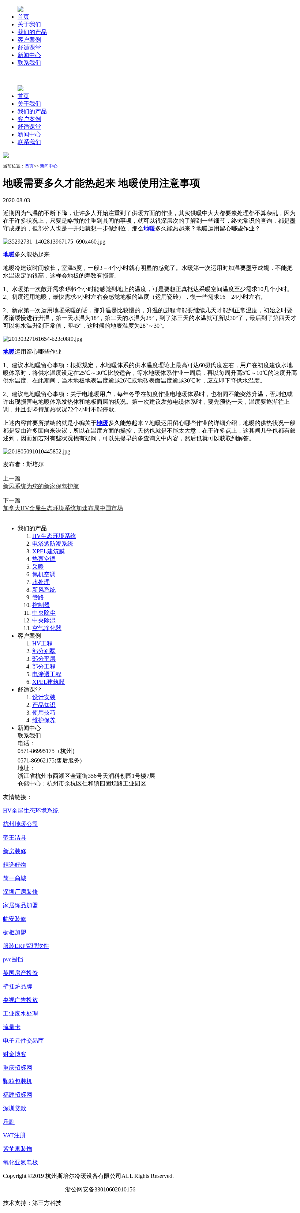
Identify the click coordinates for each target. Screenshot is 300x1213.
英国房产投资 (20, 973)
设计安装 (44, 697)
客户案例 (29, 40)
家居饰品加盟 (20, 905)
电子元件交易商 (23, 1040)
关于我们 (29, 24)
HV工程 (42, 643)
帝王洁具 (14, 838)
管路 (38, 597)
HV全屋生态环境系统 (31, 810)
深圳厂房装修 (20, 892)
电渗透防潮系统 (52, 543)
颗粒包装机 (17, 1081)
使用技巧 (44, 712)
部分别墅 (44, 651)
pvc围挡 (13, 959)
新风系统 (44, 590)
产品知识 (44, 705)
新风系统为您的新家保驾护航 (41, 486)
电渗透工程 (46, 674)
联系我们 (29, 63)
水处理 (41, 582)
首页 (23, 17)
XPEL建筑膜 (48, 551)
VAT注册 (14, 1135)
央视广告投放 (20, 1000)
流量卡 (11, 1027)
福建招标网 (17, 1095)
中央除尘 (44, 613)
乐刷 (9, 1122)
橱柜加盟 (14, 932)
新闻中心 (29, 55)
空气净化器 (46, 628)
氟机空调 (44, 574)
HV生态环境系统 (54, 536)
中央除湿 (44, 620)
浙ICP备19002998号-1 (31, 1189)
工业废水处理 (20, 1013)
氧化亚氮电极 (20, 1162)
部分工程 (44, 666)
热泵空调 (44, 559)
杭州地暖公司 (20, 824)
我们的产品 (32, 32)
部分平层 (44, 659)
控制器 (41, 605)
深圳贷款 (14, 1108)
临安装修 (14, 919)
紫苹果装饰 (17, 1149)
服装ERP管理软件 (26, 946)
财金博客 (14, 1054)
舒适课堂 (29, 47)
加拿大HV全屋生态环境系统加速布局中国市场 (63, 508)
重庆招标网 (17, 1068)
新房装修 (14, 851)
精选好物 (14, 865)
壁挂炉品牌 (17, 986)
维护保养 (44, 720)
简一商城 (14, 878)
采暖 (38, 567)
